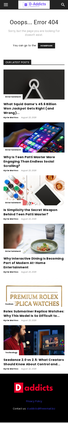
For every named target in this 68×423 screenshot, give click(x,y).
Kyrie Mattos (10, 117)
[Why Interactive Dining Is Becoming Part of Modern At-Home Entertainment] (34, 239)
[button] (63, 4)
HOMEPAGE (46, 45)
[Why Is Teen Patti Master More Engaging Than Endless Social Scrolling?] (34, 137)
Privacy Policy (34, 401)
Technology (11, 352)
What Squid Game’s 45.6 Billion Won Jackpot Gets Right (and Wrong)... (29, 108)
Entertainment (13, 96)
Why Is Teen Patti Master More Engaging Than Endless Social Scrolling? (29, 161)
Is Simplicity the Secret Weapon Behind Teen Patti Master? (30, 212)
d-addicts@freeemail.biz (41, 408)
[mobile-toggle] (6, 4)
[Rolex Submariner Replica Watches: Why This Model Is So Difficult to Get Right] (34, 292)
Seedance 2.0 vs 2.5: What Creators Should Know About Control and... (33, 362)
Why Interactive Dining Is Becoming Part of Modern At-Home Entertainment (33, 262)
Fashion (9, 304)
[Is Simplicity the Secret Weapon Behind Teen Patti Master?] (34, 190)
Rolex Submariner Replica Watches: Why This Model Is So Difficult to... (33, 313)
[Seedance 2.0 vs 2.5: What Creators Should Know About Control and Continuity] (34, 340)
